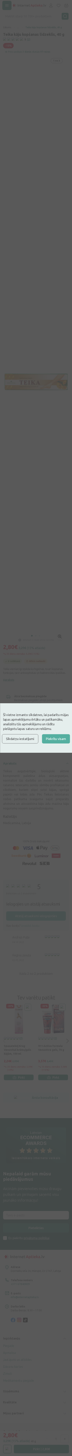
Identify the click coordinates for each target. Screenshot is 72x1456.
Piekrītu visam (56, 739)
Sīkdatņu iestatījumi (20, 739)
